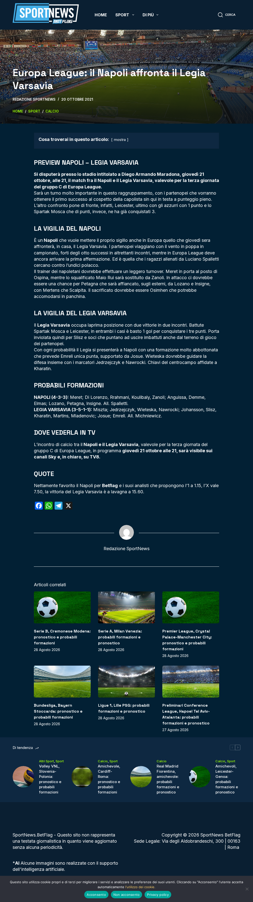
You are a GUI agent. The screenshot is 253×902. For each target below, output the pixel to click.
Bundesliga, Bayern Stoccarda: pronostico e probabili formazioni (58, 711)
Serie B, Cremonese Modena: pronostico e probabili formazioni (62, 637)
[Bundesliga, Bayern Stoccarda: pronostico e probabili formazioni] (62, 682)
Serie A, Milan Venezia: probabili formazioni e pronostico (120, 637)
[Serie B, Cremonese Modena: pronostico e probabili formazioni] (62, 607)
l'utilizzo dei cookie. (140, 887)
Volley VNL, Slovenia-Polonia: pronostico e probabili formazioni (50, 779)
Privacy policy (158, 895)
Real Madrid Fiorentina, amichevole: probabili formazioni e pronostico (168, 779)
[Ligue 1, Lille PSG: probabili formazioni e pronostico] (126, 682)
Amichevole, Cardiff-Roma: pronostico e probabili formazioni (109, 779)
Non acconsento (126, 895)
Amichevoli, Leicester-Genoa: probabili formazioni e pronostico (226, 779)
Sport (122, 14)
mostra (120, 139)
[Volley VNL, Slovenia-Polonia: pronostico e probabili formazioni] (23, 777)
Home (101, 14)
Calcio (103, 761)
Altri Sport (46, 761)
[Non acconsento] (246, 888)
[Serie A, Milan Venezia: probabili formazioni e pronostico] (126, 607)
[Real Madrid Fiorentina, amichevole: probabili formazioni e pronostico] (141, 777)
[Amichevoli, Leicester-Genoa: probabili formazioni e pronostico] (200, 777)
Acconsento (96, 895)
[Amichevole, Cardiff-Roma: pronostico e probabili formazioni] (82, 777)
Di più (148, 14)
